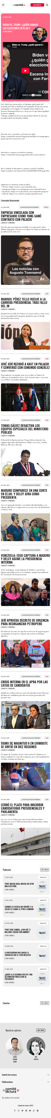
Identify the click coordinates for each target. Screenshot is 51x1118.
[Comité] (18, 5)
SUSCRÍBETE (37, 5)
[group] (15, 1050)
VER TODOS (44, 870)
